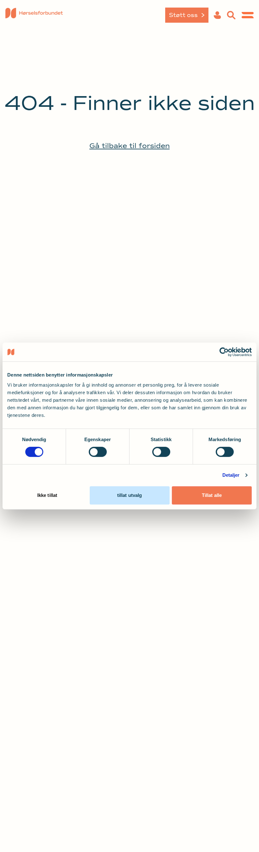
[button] (217, 15)
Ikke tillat (47, 495)
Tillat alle (212, 495)
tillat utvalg (129, 495)
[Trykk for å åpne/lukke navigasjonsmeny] (247, 15)
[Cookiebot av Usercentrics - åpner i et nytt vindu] (224, 352)
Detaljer (231, 475)
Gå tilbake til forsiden (129, 145)
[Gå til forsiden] (34, 15)
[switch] (98, 452)
